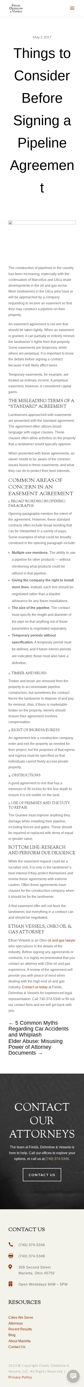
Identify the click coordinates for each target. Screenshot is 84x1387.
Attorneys (15, 1323)
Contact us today (35, 987)
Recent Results (20, 1329)
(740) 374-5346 (57, 1159)
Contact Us (16, 1347)
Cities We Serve (20, 1317)
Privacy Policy (20, 1377)
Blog (12, 1335)
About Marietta (19, 1341)
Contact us (42, 1175)
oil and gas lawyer (61, 940)
